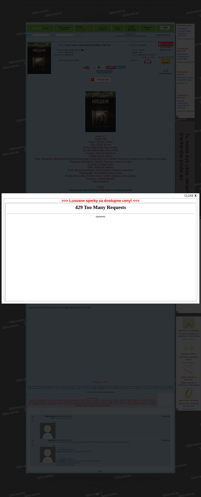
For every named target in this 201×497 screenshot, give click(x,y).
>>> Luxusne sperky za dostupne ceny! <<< (101, 200)
